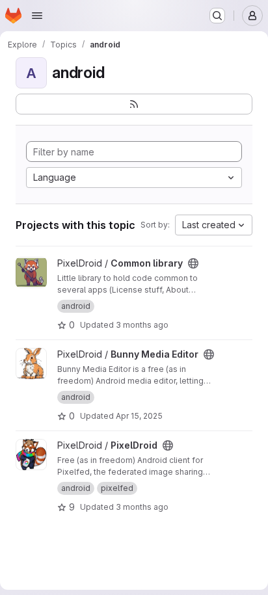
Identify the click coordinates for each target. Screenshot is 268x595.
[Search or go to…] (217, 15)
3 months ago (142, 325)
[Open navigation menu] (37, 15)
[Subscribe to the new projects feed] (134, 104)
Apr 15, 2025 (139, 416)
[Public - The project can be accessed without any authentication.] (193, 263)
